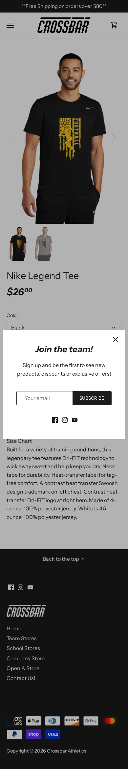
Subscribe (91, 398)
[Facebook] (55, 419)
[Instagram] (65, 419)
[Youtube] (74, 419)
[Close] (115, 339)
